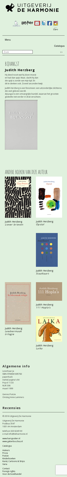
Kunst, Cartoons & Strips (13, 461)
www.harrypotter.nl (11, 438)
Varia (4, 464)
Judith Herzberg (20, 70)
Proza (5, 453)
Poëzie (5, 455)
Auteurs (6, 450)
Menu (8, 39)
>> (61, 51)
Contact (6, 468)
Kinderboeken (8, 458)
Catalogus (59, 45)
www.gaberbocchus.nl (12, 441)
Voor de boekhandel (11, 474)
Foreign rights (8, 471)
